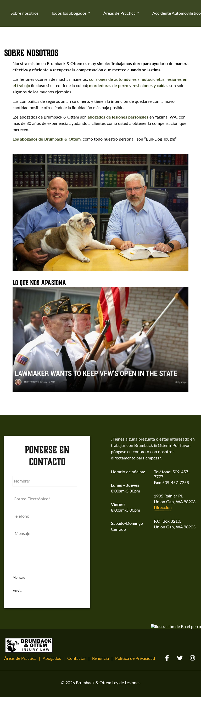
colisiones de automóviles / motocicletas (126, 79)
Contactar (76, 658)
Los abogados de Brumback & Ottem (47, 139)
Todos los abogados (69, 13)
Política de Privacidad (135, 658)
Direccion (163, 507)
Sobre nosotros (24, 13)
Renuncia (100, 658)
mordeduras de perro (108, 85)
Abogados (52, 658)
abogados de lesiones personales (118, 117)
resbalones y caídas (150, 85)
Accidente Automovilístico (176, 13)
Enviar (18, 590)
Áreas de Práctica (119, 13)
